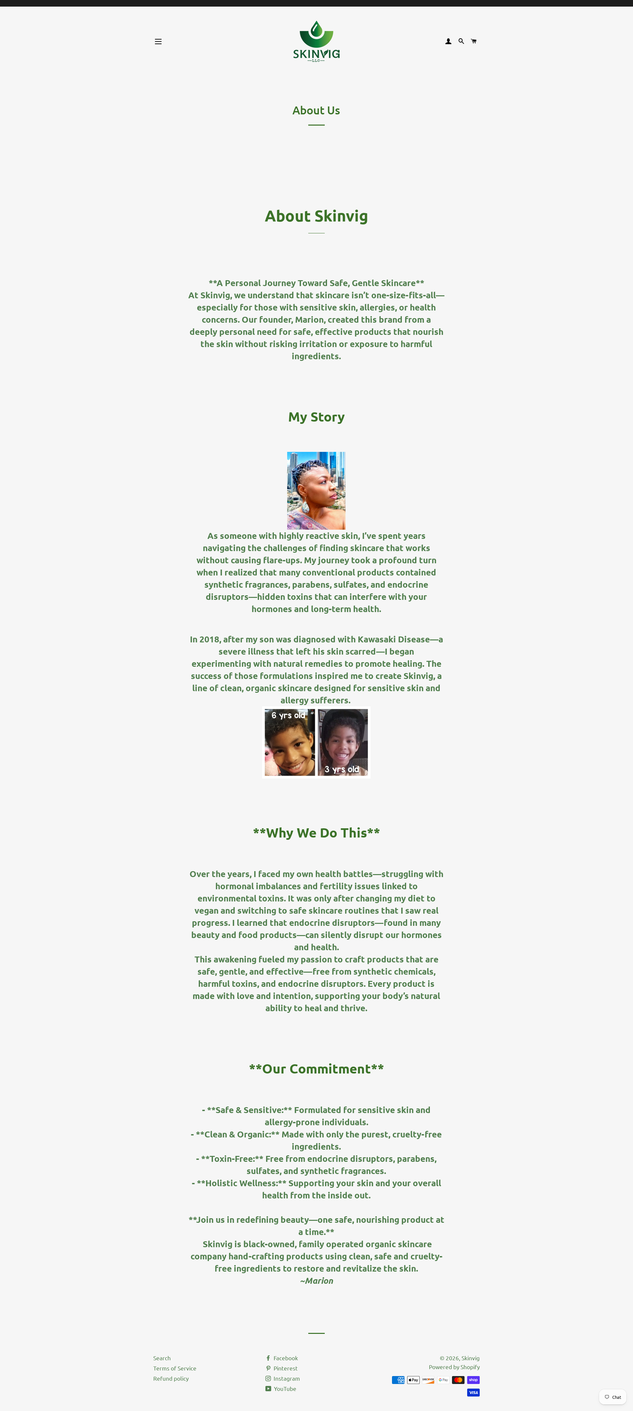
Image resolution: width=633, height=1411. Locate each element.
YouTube (284, 1388)
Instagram (286, 1378)
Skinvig (471, 1357)
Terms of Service (174, 1368)
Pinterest (285, 1368)
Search (162, 1357)
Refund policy (171, 1378)
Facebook (285, 1357)
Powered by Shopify (454, 1366)
